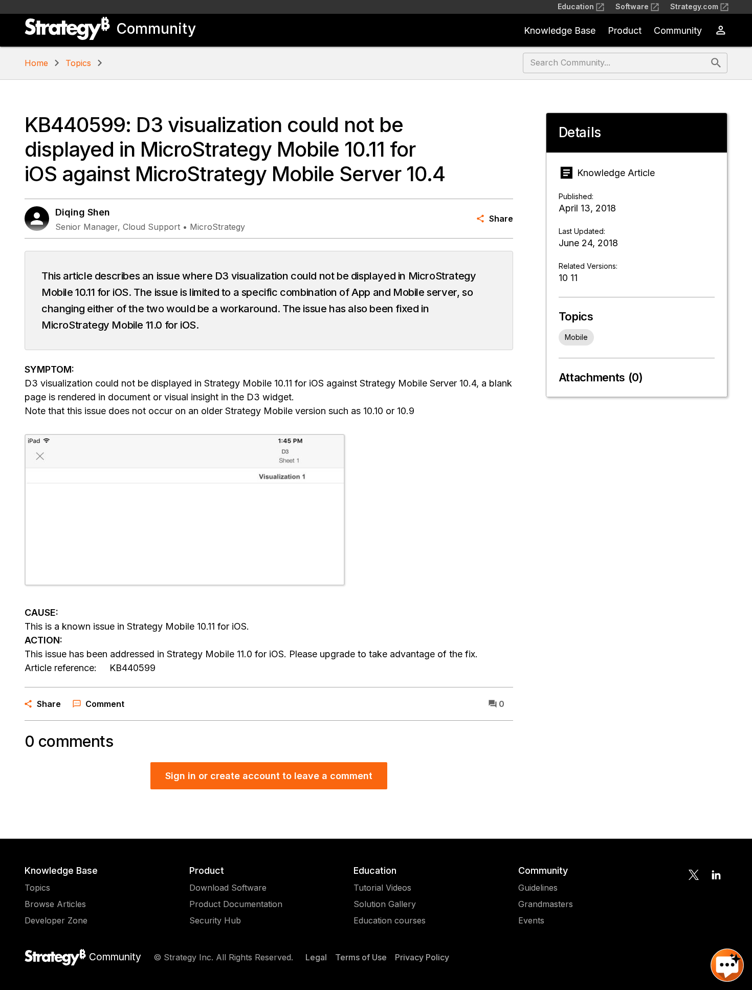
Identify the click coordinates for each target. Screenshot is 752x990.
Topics (78, 63)
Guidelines (538, 888)
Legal (316, 957)
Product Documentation (235, 904)
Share (501, 218)
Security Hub (215, 920)
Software (632, 6)
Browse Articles (55, 904)
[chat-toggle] (727, 965)
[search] (716, 63)
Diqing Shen (82, 212)
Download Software (228, 888)
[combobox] (615, 63)
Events (531, 920)
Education (576, 6)
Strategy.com (694, 6)
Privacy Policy (422, 957)
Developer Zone (56, 920)
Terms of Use (361, 957)
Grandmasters (545, 904)
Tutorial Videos (382, 888)
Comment (104, 704)
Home (36, 63)
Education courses (389, 920)
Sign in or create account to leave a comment (268, 775)
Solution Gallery (384, 904)
